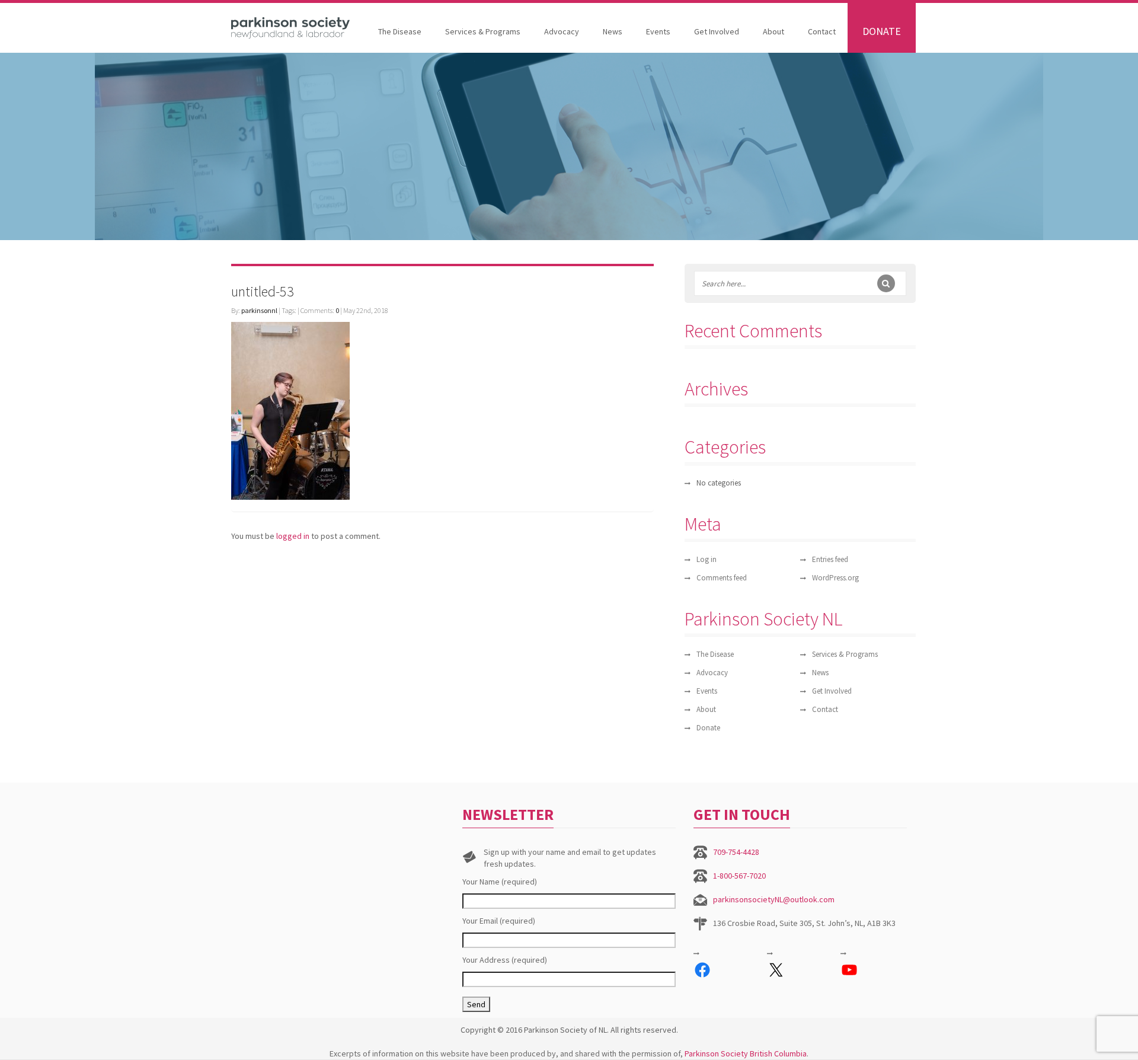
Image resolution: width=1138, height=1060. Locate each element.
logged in (292, 536)
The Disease (399, 31)
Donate (881, 31)
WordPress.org (835, 578)
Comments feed (721, 578)
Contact (822, 31)
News (612, 31)
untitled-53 (262, 291)
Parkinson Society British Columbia (746, 1053)
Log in (706, 559)
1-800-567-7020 (739, 875)
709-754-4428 (736, 852)
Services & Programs (482, 31)
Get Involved (716, 31)
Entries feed (830, 559)
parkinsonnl (259, 310)
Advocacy (561, 31)
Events (658, 31)
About (773, 31)
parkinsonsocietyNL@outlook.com (774, 899)
